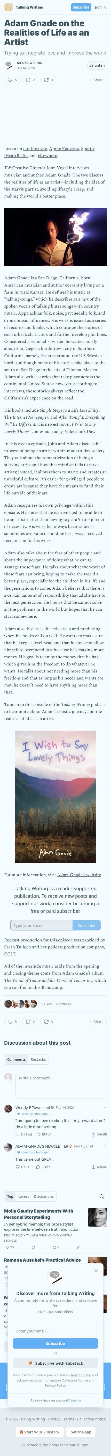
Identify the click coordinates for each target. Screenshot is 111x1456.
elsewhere (47, 155)
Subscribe (81, 7)
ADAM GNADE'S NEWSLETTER (41, 1146)
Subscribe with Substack (59, 1363)
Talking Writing (29, 63)
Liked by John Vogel (34, 1113)
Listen (99, 65)
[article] (55, 1229)
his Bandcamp (48, 987)
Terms (69, 1419)
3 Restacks (63, 1004)
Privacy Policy (55, 1385)
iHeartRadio (16, 155)
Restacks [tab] (38, 1059)
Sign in (100, 7)
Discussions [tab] (43, 1196)
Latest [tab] (23, 1196)
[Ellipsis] (104, 1107)
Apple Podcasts (64, 148)
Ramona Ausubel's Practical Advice (42, 1260)
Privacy (54, 1419)
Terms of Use (80, 1375)
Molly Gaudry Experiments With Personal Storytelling (38, 1214)
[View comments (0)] (33, 1247)
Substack (30, 1445)
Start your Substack (42, 1432)
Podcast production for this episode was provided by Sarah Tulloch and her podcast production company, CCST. (54, 947)
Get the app (80, 1432)
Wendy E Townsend (32, 1107)
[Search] (102, 1196)
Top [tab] (10, 1196)
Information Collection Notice (65, 1380)
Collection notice (91, 1419)
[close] (96, 1271)
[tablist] (26, 1059)
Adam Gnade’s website (79, 875)
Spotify (87, 148)
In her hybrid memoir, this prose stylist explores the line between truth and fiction (42, 1226)
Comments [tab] (16, 1059)
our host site (35, 148)
